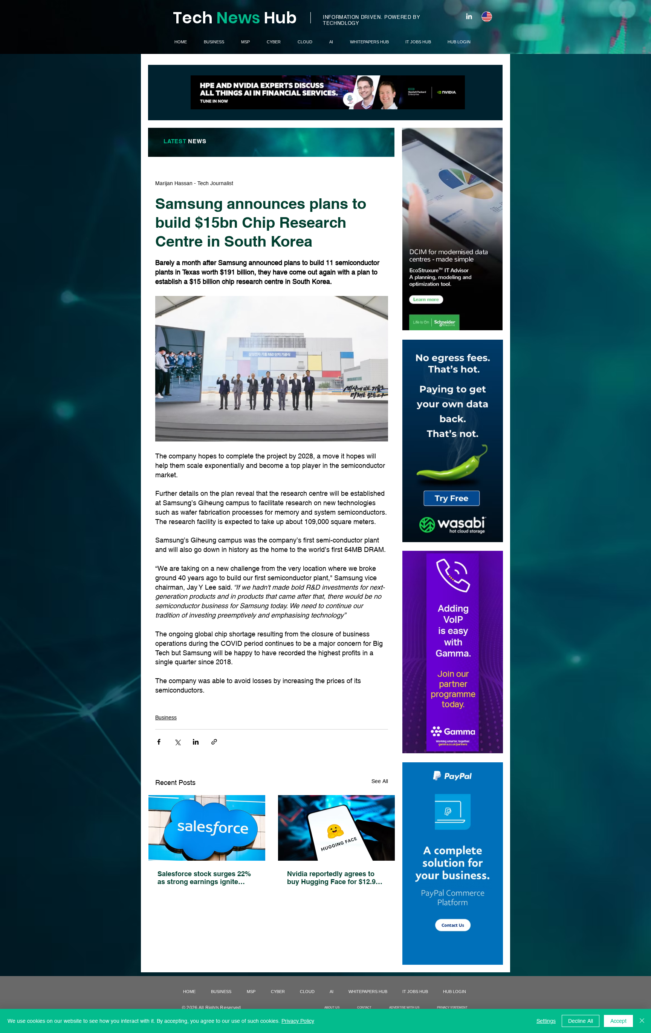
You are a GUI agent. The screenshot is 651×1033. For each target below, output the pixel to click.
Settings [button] (546, 1021)
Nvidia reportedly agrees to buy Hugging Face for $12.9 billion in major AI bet (331, 878)
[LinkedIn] (469, 16)
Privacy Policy (297, 1021)
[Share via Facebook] (158, 741)
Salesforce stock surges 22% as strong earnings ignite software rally (204, 878)
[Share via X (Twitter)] (177, 741)
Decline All (580, 1021)
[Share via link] (214, 741)
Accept (618, 1021)
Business (166, 717)
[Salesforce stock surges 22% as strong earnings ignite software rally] (206, 828)
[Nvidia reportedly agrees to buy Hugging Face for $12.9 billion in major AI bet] (336, 828)
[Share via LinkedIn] (195, 741)
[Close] (641, 1021)
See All (379, 781)
